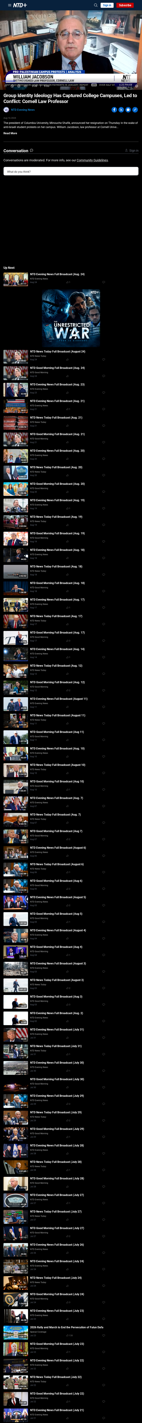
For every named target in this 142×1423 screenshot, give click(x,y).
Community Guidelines (92, 160)
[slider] (71, 81)
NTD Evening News (23, 109)
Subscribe (125, 5)
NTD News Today (38, 356)
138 (71, 1335)
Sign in (107, 5)
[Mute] (26, 86)
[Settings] (137, 86)
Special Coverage (38, 1332)
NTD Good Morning (39, 372)
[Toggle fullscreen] (130, 86)
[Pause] (5, 86)
